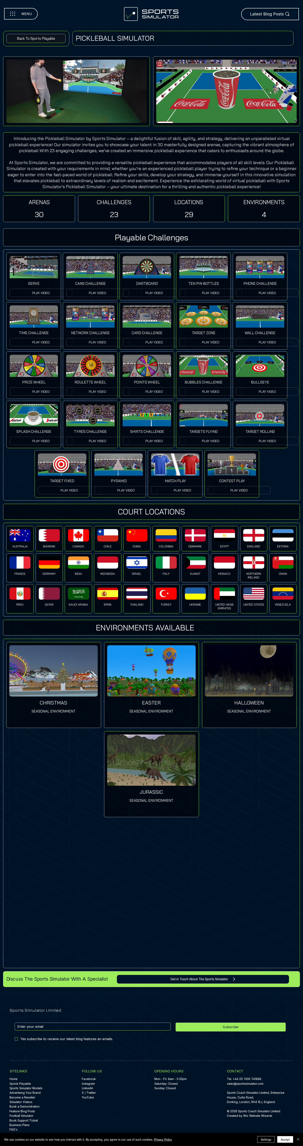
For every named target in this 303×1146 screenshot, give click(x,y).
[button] (41, 342)
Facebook (89, 1079)
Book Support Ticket (23, 1120)
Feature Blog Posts (22, 1111)
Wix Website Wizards (257, 1115)
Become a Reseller (22, 1097)
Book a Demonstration (24, 1106)
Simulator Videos (20, 1102)
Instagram (88, 1083)
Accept (285, 1139)
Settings (266, 1139)
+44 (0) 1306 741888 (247, 1079)
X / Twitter (89, 1092)
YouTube (88, 1097)
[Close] (298, 1139)
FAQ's (13, 1129)
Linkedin (87, 1088)
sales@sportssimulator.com (245, 1083)
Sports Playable (20, 1083)
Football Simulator (21, 1115)
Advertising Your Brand (25, 1092)
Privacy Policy (163, 1139)
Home (13, 1079)
